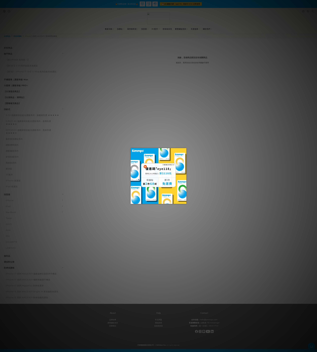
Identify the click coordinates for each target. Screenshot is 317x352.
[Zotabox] (184, 201)
